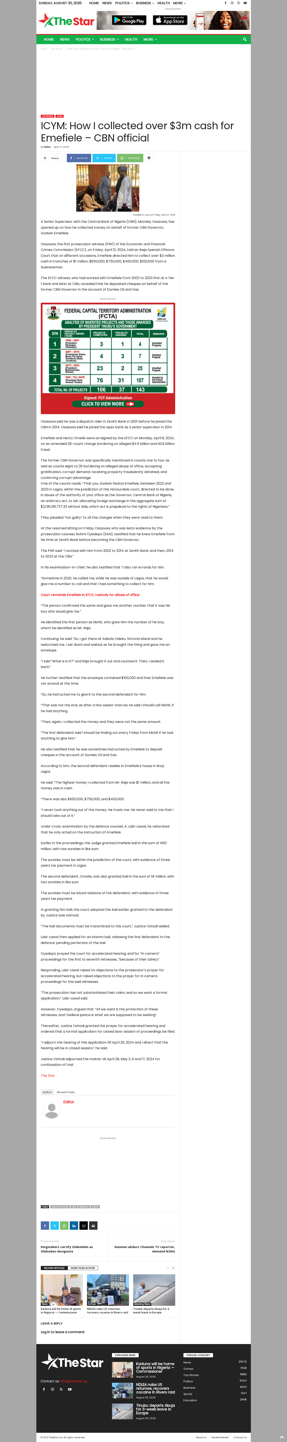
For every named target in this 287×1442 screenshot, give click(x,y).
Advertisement (220, 1437)
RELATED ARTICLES (54, 1268)
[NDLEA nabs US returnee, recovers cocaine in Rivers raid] (108, 1290)
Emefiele (84, 1206)
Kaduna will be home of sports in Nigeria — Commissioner (61, 1310)
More (178, 3)
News (107, 3)
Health (163, 3)
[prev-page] (168, 1268)
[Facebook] (225, 3)
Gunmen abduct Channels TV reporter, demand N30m (144, 1249)
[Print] (93, 1225)
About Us (201, 1437)
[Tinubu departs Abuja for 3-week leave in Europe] (154, 1290)
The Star (48, 1075)
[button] (244, 39)
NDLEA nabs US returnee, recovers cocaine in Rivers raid (107, 1310)
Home (94, 3)
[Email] (83, 1225)
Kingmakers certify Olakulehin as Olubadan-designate (67, 1249)
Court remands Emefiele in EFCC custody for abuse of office (90, 594)
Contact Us (240, 1437)
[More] (149, 158)
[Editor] (51, 1110)
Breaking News (142, 1304)
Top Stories (57, 48)
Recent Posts (66, 1092)
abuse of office (60, 1206)
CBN (74, 1206)
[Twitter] (238, 3)
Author (47, 1092)
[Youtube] (245, 3)
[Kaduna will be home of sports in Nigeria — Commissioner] (62, 1290)
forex (95, 1206)
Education (190, 1400)
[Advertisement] (144, 83)
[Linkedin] (74, 1225)
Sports (187, 1394)
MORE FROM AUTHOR (83, 1268)
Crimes (92, 1304)
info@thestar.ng (73, 1381)
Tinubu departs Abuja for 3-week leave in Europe (151, 1310)
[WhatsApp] (64, 1225)
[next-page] (173, 1268)
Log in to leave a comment (63, 1332)
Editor (47, 147)
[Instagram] (232, 3)
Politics (122, 3)
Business (143, 3)
